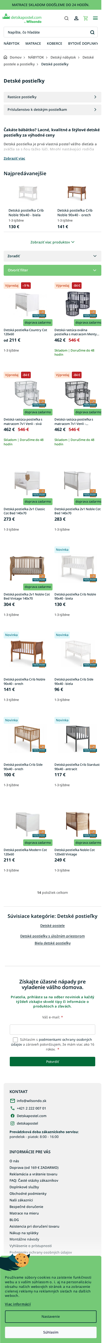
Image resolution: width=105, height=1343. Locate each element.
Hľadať (92, 32)
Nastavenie (51, 1316)
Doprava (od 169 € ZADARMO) (34, 1167)
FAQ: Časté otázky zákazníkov (34, 1180)
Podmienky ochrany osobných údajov (41, 1252)
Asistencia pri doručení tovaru (34, 1226)
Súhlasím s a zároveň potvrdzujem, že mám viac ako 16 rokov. (52, 1044)
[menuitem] (12, 43)
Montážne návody (24, 1239)
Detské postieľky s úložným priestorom (52, 936)
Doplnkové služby (24, 1187)
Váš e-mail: (52, 1017)
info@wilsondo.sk (31, 1100)
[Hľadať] (66, 18)
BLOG (14, 1219)
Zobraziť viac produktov (50, 242)
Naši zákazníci (21, 1200)
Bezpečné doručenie (26, 1206)
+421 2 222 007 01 (31, 1108)
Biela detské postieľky (53, 943)
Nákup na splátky (24, 1233)
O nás (14, 1161)
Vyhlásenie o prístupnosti (31, 1245)
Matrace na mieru (24, 1213)
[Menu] (95, 18)
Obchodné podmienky (28, 1193)
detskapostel (27, 1123)
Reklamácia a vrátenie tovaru (33, 1174)
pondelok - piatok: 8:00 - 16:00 (44, 1134)
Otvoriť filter (18, 270)
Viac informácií (18, 1304)
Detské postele (52, 925)
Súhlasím (50, 1332)
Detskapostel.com (31, 1115)
